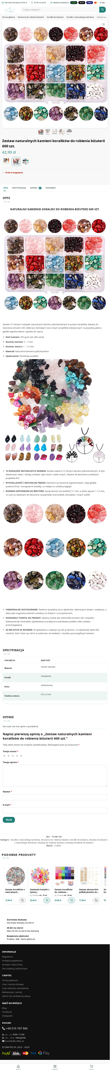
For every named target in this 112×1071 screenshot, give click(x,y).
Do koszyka (46, 900)
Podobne (51, 188)
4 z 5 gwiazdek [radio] (17, 756)
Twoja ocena (10, 751)
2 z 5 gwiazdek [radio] (8, 756)
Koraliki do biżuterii (55, 17)
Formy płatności (10, 980)
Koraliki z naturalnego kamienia (80, 17)
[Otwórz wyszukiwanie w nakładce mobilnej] (62, 9)
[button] (103, 24)
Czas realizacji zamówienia (15, 988)
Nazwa (7, 791)
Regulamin (7, 956)
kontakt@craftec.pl (14, 1040)
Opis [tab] (5, 188)
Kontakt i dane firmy (12, 964)
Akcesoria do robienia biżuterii (31, 17)
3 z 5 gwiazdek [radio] (13, 756)
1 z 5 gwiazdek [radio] (4, 756)
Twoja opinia (11, 762)
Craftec (57, 845)
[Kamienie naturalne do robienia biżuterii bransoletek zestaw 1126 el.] (6, 161)
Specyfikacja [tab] (19, 188)
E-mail (7, 804)
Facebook (7, 1011)
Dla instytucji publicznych (14, 968)
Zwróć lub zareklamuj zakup (16, 996)
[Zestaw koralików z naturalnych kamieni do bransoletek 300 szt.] (26, 161)
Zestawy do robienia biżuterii (50, 842)
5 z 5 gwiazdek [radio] (21, 756)
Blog (4, 1008)
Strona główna (8, 17)
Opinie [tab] (35, 188)
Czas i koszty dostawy (12, 984)
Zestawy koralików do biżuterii (79, 842)
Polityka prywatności (12, 960)
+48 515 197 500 (16, 1028)
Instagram (7, 1015)
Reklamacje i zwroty (12, 992)
